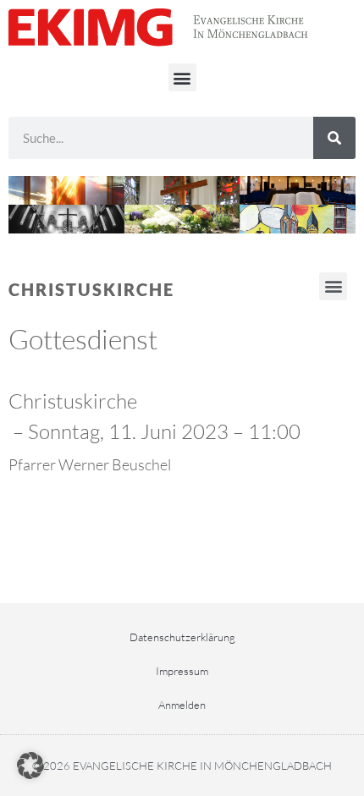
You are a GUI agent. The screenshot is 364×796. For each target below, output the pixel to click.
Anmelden (182, 704)
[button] (182, 77)
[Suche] (334, 138)
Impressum (182, 671)
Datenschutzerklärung (182, 637)
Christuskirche (91, 289)
